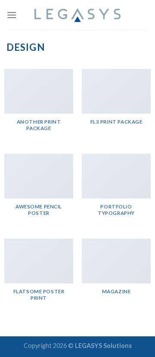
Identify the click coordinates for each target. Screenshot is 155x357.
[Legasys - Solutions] (77, 15)
